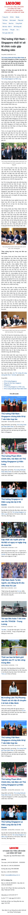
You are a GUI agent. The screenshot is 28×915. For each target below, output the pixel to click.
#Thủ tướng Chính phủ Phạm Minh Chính (15, 388)
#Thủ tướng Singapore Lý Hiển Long (14, 387)
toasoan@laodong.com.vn (12, 875)
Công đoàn (19, 23)
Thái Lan (3, 674)
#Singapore (7, 385)
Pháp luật (20, 20)
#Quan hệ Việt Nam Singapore (12, 383)
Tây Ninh (3, 629)
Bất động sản (17, 26)
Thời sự (4, 23)
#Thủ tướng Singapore (10, 381)
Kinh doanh (13, 20)
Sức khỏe (5, 29)
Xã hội (12, 17)
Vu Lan (19, 591)
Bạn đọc (11, 23)
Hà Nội (3, 554)
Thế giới (12, 29)
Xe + (18, 29)
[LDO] (14, 404)
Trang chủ (5, 17)
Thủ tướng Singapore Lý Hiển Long (11, 79)
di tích (24, 710)
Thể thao (4, 20)
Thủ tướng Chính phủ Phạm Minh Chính (12, 57)
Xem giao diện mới (7, 33)
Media (17, 17)
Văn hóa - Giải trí (7, 26)
